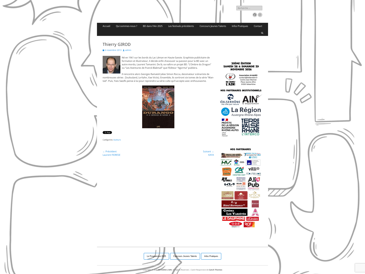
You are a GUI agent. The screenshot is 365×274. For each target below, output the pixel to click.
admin (128, 50)
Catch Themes (215, 269)
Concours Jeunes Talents (213, 26)
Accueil (106, 26)
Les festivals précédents (181, 26)
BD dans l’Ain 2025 (153, 26)
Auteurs (117, 139)
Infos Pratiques (240, 26)
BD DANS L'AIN (165, 269)
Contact (258, 26)
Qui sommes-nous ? (126, 26)
